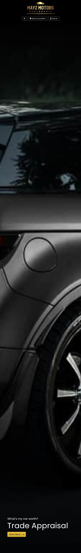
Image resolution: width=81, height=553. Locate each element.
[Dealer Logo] (41, 8)
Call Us (54, 18)
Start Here (15, 534)
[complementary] (74, 546)
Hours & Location (38, 18)
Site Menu (8, 22)
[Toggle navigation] (24, 19)
